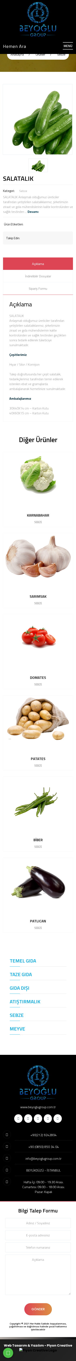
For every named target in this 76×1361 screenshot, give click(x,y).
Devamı (33, 211)
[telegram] (28, 1118)
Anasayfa (17, 54)
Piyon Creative (59, 1345)
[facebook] (18, 1118)
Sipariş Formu (38, 288)
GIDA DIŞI (19, 988)
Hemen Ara (14, 46)
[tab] (38, 263)
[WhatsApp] (8, 1353)
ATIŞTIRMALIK (25, 1001)
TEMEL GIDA (23, 960)
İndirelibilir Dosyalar (38, 276)
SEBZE (17, 1015)
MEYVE (17, 1028)
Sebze (61, 54)
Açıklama (38, 263)
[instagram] (38, 1118)
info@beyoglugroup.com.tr (43, 1158)
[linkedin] (48, 1118)
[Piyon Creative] (38, 1350)
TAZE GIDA (21, 974)
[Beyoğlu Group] (38, 19)
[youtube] (58, 1118)
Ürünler (40, 54)
